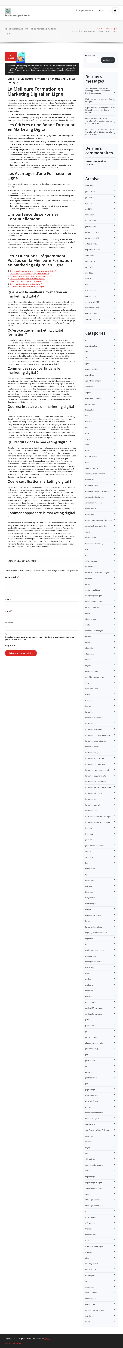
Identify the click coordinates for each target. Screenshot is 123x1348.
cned (87, 444)
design (88, 584)
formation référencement (96, 781)
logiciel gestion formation (96, 932)
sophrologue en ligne (94, 1188)
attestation (90, 404)
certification (60, 66)
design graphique (92, 590)
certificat (89, 421)
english (88, 665)
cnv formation (91, 456)
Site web (9, 623)
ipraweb (12, 66)
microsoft (89, 996)
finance (88, 706)
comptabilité (90, 508)
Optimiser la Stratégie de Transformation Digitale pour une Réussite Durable (99, 121)
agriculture (89, 375)
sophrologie (90, 1176)
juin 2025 (89, 267)
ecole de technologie (94, 630)
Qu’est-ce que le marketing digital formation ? (29, 273)
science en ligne (92, 1118)
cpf (86, 549)
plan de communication (95, 1043)
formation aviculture (93, 729)
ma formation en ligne (94, 950)
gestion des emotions (94, 845)
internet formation (93, 915)
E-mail (8, 611)
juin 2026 (89, 197)
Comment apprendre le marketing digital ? (28, 286)
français (88, 828)
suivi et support (13, 72)
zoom (87, 1322)
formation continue (31, 68)
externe (88, 700)
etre (87, 683)
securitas (89, 1136)
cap (86, 415)
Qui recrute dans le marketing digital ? (26, 281)
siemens (88, 1141)
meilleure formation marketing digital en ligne (25, 70)
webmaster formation (94, 1310)
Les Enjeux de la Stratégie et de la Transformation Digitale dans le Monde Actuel (99, 132)
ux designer (90, 1275)
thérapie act (90, 1234)
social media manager (94, 1165)
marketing (110, 28)
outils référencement (94, 1008)
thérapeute (90, 1223)
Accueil (100, 28)
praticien (89, 1072)
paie (87, 1019)
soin (87, 1170)
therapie (88, 1229)
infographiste (91, 897)
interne (88, 909)
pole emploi (90, 1060)
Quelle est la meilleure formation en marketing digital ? (33, 271)
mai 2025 (89, 273)
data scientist (91, 561)
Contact (100, 10)
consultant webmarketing (96, 526)
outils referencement (94, 1014)
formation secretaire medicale (98, 787)
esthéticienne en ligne (94, 677)
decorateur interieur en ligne (97, 572)
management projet (93, 961)
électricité (89, 654)
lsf (86, 944)
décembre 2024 (92, 302)
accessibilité (50, 66)
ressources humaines (94, 1112)
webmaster (90, 1304)
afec (87, 357)
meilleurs (89, 990)
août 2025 (89, 255)
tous (87, 1240)
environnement (91, 671)
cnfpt (87, 450)
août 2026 (89, 185)
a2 (86, 340)
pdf (86, 1031)
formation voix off (92, 805)
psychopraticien (92, 1095)
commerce (89, 479)
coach (87, 462)
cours (87, 532)
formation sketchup (93, 793)
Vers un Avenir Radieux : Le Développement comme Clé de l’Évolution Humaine (98, 90)
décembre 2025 (92, 232)
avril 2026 (89, 209)
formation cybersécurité (95, 741)
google (88, 851)
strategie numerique (94, 1200)
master (88, 973)
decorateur (90, 566)
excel (87, 694)
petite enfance (91, 1037)
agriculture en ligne (93, 381)
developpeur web (92, 607)
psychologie (90, 1089)
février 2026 (90, 220)
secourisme (90, 1124)
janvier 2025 (90, 296)
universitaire (90, 1269)
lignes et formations (93, 927)
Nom (8, 599)
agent (87, 363)
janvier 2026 (90, 226)
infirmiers (89, 892)
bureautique (90, 410)
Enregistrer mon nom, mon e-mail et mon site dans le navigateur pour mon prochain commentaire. (39, 638)
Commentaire (12, 577)
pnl (86, 1054)
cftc (86, 427)
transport (89, 1252)
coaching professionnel (95, 474)
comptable (89, 514)
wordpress (90, 1316)
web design (90, 1287)
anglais (88, 392)
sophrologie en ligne (93, 1182)
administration (91, 346)
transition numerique (94, 1246)
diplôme (88, 613)
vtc (86, 1281)
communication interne (94, 497)
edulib (87, 642)
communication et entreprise (97, 491)
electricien (89, 648)
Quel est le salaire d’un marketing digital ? (27, 278)
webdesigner (90, 1298)
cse (86, 555)
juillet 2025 (90, 261)
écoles (88, 636)
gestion (88, 839)
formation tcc (91, 799)
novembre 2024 (92, 307)
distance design (92, 619)
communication (91, 485)
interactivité (58, 68)
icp (86, 874)
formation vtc (91, 810)
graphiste (89, 857)
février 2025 (90, 290)
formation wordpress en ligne (98, 822)
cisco (87, 433)
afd (86, 352)
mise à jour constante (50, 70)
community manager (93, 503)
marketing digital (69, 68)
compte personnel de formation (98, 520)
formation (89, 712)
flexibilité (19, 68)
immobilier (89, 880)
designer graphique (93, 595)
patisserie (89, 1025)
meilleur (31, 66)
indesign (88, 886)
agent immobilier (92, 369)
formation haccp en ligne (95, 764)
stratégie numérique (94, 1205)
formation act (91, 723)
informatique (90, 903)
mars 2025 (90, 284)
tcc (86, 1211)
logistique (89, 938)
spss (87, 1194)
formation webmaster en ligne (98, 816)
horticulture (90, 868)
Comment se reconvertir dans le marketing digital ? (31, 276)
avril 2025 (89, 278)
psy (86, 1083)
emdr (87, 659)
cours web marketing (94, 543)
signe (87, 1147)
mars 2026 (90, 215)
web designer (91, 1292)
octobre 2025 (91, 244)
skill (86, 1153)
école (87, 625)
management (90, 956)
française (89, 834)
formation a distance (94, 717)
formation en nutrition (94, 758)
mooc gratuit (90, 1002)
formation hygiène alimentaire (98, 770)
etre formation (91, 688)
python (88, 1107)
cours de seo (90, 537)
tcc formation (91, 1217)
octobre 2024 (91, 313)
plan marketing (91, 1048)
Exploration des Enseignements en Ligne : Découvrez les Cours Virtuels (100, 110)
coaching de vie (91, 468)
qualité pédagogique (67, 70)
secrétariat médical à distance (98, 1130)
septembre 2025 (92, 249)
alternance (89, 386)
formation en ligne (46, 68)
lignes (87, 921)
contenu (69, 66)
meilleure (38, 66)
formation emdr (92, 746)
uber (87, 1258)
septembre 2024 (92, 319)
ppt (86, 1066)
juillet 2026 (90, 191)
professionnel (91, 1078)
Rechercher (90, 55)
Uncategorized (91, 1263)
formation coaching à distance (98, 735)
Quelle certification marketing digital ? (26, 284)
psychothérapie (91, 1101)
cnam (87, 439)
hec (86, 863)
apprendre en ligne (93, 398)
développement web (94, 601)
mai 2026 (89, 203)
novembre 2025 (92, 238)
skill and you (90, 1159)
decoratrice (90, 578)
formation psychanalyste (95, 776)
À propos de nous (84, 10)
